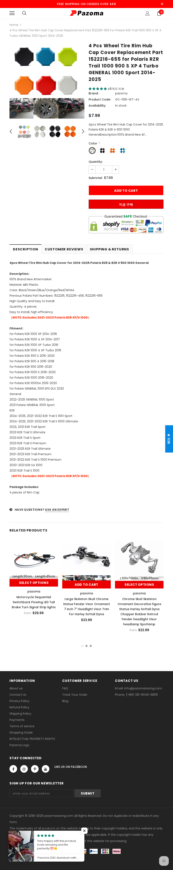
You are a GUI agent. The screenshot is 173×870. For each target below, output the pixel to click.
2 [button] (86, 646)
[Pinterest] (35, 769)
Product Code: (100, 99)
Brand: (94, 93)
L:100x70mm (129, 578)
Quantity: (96, 162)
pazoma (121, 93)
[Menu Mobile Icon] (12, 13)
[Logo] (86, 13)
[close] (162, 4)
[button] (98, 89)
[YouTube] (45, 769)
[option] (46, 81)
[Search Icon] (24, 13)
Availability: (97, 105)
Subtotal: (96, 178)
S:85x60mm (149, 578)
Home (13, 25)
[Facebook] (13, 769)
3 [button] (91, 646)
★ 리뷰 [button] (169, 439)
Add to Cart (86, 584)
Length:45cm (45, 576)
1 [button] (82, 646)
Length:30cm (22, 576)
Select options (34, 582)
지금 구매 (126, 204)
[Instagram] (24, 769)
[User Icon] (147, 13)
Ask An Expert (57, 510)
